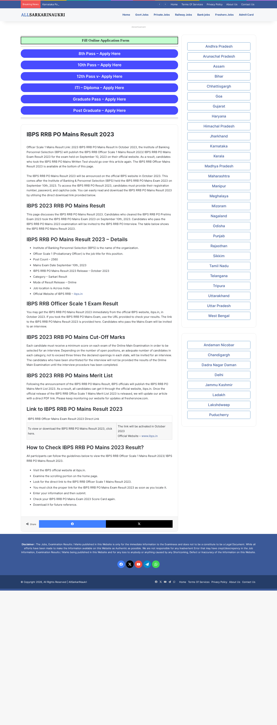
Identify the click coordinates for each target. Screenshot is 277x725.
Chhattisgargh (219, 86)
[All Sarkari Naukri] (43, 15)
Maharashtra (219, 176)
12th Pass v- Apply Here (99, 76)
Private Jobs (162, 14)
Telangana (219, 276)
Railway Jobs (183, 14)
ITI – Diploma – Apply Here (99, 87)
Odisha (219, 226)
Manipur (219, 186)
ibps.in (78, 294)
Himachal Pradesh (219, 126)
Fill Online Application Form (93, 40)
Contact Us (247, 4)
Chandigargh (219, 355)
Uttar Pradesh (219, 306)
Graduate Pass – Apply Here (99, 99)
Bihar (219, 76)
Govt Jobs (141, 14)
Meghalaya (219, 196)
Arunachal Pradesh (219, 56)
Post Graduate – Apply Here (99, 110)
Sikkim (219, 256)
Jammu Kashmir (219, 385)
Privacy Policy (215, 4)
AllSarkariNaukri (78, 581)
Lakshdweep (219, 405)
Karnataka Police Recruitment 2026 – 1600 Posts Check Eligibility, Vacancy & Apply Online (94, 4)
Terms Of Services (192, 4)
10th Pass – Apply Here (99, 65)
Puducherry (219, 415)
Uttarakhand (219, 296)
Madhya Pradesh (219, 166)
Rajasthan (218, 246)
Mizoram (219, 206)
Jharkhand (219, 136)
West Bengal (219, 316)
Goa (219, 96)
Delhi (219, 375)
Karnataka (219, 146)
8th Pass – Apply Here (99, 53)
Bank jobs (203, 14)
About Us (231, 4)
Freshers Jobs (224, 14)
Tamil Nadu (219, 266)
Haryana (219, 116)
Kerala (218, 156)
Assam (219, 66)
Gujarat (219, 106)
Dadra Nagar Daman (219, 365)
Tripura (219, 286)
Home (174, 4)
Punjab (219, 236)
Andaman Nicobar (219, 345)
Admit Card (246, 14)
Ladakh (219, 395)
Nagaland (219, 216)
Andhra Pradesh (219, 46)
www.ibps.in (150, 436)
